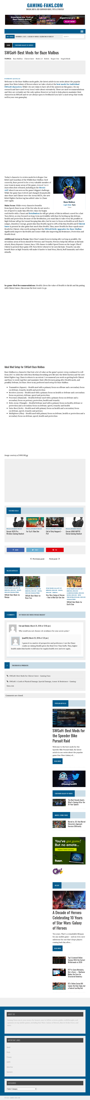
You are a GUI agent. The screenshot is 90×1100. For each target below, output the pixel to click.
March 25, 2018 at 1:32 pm (38, 638)
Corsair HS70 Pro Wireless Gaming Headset (15, 532)
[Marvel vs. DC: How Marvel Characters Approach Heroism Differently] (59, 826)
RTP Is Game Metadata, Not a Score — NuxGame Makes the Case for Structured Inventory (76, 973)
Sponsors (10, 1072)
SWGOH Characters (11, 592)
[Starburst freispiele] (58, 874)
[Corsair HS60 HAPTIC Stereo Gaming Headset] (75, 525)
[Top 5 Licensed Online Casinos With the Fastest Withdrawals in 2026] (59, 962)
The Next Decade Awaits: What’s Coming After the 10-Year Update (76, 802)
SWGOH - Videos (51, 592)
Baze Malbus (18, 59)
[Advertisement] (45, 311)
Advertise (10, 1067)
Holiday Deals (16, 529)
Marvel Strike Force (61, 815)
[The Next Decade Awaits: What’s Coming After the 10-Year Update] (59, 804)
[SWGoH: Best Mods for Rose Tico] (32, 585)
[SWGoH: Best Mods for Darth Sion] (74, 585)
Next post (53, 559)
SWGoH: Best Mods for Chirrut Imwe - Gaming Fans (29, 676)
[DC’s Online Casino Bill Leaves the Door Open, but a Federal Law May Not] (59, 988)
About (8, 1047)
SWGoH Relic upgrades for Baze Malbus (63, 229)
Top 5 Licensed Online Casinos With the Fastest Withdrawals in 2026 (76, 960)
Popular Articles (60, 703)
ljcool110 (16, 79)
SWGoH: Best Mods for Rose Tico (33, 596)
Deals (8, 529)
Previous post (38, 559)
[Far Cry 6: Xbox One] (35, 526)
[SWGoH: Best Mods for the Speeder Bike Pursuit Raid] (69, 726)
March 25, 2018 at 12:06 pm (40, 626)
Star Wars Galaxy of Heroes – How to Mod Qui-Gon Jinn (55, 596)
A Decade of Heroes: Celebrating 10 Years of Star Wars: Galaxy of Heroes (67, 920)
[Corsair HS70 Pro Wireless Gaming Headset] (15, 526)
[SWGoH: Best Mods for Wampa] (13, 585)
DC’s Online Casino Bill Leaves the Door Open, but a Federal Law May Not (76, 985)
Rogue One (55, 59)
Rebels (46, 59)
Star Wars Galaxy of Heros (64, 793)
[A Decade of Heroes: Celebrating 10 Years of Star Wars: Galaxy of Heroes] (69, 908)
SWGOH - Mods (15, 590)
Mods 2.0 (39, 59)
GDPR (8, 1062)
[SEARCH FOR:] (73, 36)
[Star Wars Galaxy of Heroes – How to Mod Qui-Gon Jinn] (55, 585)
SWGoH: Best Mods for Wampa (12, 596)
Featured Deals (14, 510)
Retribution (34, 213)
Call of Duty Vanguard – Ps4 (54, 532)
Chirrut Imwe (29, 59)
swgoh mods (65, 59)
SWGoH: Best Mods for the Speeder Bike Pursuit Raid (69, 735)
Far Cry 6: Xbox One (32, 531)
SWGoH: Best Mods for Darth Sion (74, 603)
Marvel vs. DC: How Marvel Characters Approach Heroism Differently (76, 824)
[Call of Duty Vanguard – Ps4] (55, 525)
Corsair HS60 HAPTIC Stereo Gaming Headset (74, 532)
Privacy (9, 1057)
